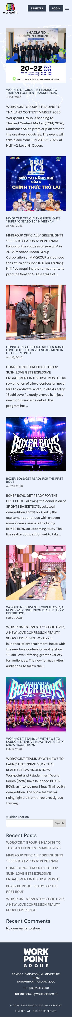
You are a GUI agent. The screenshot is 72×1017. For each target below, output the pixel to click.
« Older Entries (17, 817)
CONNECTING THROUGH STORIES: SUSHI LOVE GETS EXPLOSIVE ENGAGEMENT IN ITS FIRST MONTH (35, 350)
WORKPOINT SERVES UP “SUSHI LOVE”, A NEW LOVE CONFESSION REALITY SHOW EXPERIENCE (35, 610)
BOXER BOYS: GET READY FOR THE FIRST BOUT (34, 480)
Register (37, 8)
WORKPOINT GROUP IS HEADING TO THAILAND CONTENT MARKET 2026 (31, 91)
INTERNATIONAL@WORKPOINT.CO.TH (36, 994)
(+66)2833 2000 (39, 988)
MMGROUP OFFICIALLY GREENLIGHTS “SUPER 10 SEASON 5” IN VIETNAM (33, 219)
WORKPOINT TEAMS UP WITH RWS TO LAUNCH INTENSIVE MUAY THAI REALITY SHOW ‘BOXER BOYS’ (35, 742)
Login (56, 8)
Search (59, 823)
